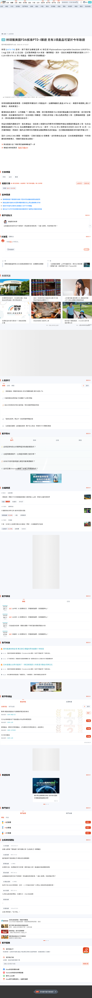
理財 (64, 6)
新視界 (70, 6)
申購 (88, 721)
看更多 (87, 215)
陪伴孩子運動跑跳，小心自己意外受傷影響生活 (77, 322)
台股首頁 (79, 183)
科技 (12, 6)
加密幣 (43, 3)
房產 (59, 6)
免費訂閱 (85, 963)
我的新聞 (87, 6)
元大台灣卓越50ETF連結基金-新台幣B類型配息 (16, 719)
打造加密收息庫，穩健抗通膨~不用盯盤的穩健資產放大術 (27, 625)
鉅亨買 (48, 3)
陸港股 (25, 3)
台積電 (8, 827)
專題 (76, 6)
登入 (87, 2)
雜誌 (81, 6)
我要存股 (86, 183)
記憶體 (8, 822)
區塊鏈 (53, 6)
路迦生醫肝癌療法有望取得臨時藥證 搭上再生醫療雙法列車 (21, 202)
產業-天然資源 (11, 730)
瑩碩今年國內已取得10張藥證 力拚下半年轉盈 (17, 206)
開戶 (88, 713)
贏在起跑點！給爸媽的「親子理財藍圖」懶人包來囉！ (28, 183)
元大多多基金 (5, 735)
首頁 (7, 3)
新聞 (12, 3)
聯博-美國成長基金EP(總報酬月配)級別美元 (15, 711)
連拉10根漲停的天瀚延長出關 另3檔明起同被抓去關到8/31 (45, 299)
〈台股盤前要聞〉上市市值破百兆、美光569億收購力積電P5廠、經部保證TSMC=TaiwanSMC (66, 265)
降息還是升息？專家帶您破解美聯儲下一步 (19, 144)
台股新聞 (11, 34)
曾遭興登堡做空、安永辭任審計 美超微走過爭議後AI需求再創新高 (14, 299)
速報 (31, 6)
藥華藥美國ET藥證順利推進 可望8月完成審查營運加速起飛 (21, 199)
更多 (87, 385)
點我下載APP (23, 147)
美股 (20, 3)
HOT (10, 608)
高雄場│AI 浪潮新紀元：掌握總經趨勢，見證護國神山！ (28, 634)
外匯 (34, 3)
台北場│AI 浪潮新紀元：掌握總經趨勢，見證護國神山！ (28, 617)
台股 (16, 3)
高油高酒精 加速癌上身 (41, 321)
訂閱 (58, 3)
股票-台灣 (10, 722)
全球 (38, 3)
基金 (29, 3)
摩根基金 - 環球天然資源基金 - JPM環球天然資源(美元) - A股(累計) (22, 727)
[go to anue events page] (81, 2)
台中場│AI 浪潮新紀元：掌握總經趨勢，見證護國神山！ (28, 608)
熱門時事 (25, 6)
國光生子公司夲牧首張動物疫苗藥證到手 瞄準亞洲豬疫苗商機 (22, 209)
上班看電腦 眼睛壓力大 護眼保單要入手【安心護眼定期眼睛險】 (76, 299)
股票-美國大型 (11, 714)
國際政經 (10, 506)
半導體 (8, 833)
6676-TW (11, 49)
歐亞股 (10, 520)
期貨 (47, 6)
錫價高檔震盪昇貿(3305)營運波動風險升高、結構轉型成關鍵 (23, 264)
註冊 (90, 2)
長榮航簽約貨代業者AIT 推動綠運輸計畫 (14, 322)
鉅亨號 (54, 3)
